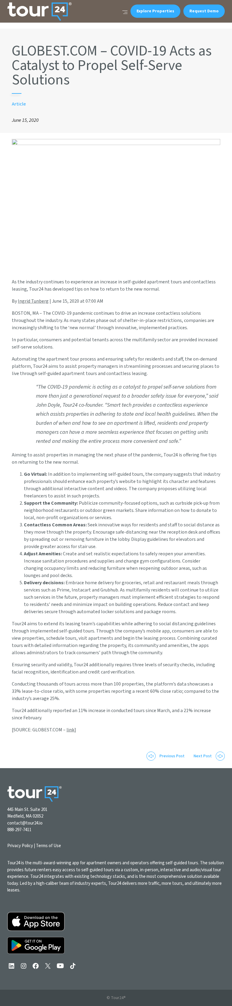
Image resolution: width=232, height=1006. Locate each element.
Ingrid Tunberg (33, 301)
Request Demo (204, 11)
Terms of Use (48, 846)
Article (19, 104)
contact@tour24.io (25, 823)
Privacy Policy (20, 846)
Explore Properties (155, 11)
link (70, 730)
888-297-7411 (19, 830)
